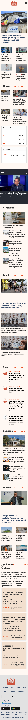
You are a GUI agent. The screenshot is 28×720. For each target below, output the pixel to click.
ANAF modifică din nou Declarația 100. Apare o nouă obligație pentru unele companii (13, 38)
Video (18, 687)
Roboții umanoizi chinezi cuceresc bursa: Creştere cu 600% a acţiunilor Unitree (17, 477)
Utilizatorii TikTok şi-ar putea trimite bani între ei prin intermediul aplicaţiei (17, 469)
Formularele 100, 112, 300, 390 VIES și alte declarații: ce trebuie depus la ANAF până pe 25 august (19, 101)
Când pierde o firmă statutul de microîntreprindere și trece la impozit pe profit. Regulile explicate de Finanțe (20, 120)
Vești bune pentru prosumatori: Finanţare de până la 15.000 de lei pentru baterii (20, 555)
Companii (12, 691)
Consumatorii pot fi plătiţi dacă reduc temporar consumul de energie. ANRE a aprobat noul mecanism (21, 537)
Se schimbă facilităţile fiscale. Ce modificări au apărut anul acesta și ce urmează (16, 460)
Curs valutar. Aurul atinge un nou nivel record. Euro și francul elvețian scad (13, 305)
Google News (7, 703)
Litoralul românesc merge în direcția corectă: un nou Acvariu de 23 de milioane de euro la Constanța (16, 251)
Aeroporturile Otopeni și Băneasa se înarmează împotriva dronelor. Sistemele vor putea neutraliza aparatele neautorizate (16, 263)
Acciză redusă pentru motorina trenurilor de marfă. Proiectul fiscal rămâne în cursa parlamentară (21, 57)
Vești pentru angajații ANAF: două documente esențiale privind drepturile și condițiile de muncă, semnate (5, 118)
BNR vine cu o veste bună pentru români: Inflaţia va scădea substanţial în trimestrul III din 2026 (13, 330)
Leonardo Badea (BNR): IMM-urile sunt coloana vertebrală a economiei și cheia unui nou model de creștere (16, 420)
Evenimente (20, 691)
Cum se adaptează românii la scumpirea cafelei (15, 243)
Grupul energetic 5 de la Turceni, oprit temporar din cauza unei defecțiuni (6, 537)
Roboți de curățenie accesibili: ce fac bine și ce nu (13, 226)
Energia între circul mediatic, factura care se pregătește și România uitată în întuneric (16, 376)
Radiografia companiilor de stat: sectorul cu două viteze (16, 390)
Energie (24, 687)
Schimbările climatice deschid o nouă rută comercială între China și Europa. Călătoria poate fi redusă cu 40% (17, 234)
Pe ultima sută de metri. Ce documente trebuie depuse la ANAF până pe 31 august (5, 99)
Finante (12, 687)
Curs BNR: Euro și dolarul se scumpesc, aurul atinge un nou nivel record (13, 354)
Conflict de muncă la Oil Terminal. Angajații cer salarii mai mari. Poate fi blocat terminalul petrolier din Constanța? (14, 451)
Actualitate (5, 687)
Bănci (5, 691)
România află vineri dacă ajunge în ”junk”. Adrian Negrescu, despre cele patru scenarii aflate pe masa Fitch (16, 405)
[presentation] (26, 172)
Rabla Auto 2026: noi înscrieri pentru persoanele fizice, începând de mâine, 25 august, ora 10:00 (6, 57)
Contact (21, 712)
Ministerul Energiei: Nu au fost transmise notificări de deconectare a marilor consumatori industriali (6, 555)
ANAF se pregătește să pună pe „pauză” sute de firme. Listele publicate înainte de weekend (6, 75)
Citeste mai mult (18, 86)
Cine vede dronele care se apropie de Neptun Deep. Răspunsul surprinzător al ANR (21, 77)
